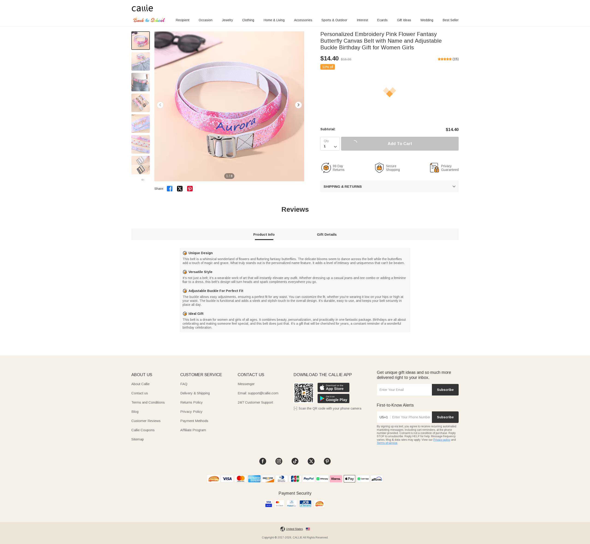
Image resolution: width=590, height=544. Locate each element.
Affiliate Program (193, 430)
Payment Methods (194, 421)
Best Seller (451, 20)
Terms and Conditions (148, 402)
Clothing (248, 20)
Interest (362, 20)
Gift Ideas (404, 20)
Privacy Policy (191, 411)
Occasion (205, 20)
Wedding (426, 20)
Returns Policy (191, 402)
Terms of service (387, 443)
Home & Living (274, 20)
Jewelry (227, 20)
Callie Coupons (143, 430)
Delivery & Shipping (195, 393)
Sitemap (137, 439)
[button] (298, 104)
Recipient (182, 20)
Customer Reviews (146, 421)
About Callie (140, 384)
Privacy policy (441, 439)
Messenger (246, 384)
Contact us (139, 393)
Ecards (382, 20)
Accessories (303, 20)
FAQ (183, 384)
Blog (135, 411)
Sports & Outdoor (334, 20)
